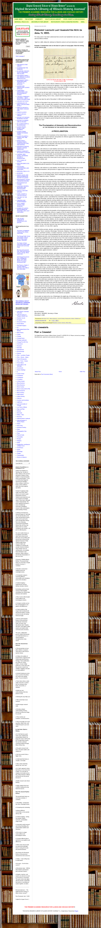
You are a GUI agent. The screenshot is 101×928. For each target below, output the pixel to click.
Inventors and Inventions (23, 400)
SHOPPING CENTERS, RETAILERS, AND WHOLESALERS (23, 187)
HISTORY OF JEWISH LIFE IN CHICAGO (22, 121)
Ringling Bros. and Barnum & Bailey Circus (23, 445)
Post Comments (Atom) (47, 374)
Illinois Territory (20, 392)
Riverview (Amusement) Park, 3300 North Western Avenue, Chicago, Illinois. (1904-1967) (23, 252)
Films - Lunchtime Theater (23, 355)
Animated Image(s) (21, 325)
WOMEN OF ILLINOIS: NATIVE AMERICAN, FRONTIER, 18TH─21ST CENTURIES (23, 210)
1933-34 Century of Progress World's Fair (22, 315)
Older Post (82, 371)
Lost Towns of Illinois (22, 407)
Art (17, 327)
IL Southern (19, 379)
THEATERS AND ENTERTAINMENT (21, 201)
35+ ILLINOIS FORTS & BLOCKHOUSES (23, 124)
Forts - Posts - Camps (22, 361)
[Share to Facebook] (56, 320)
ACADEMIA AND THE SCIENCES (22, 68)
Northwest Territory (21, 427)
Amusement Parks (21, 321)
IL (17, 371)
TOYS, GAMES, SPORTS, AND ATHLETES (21, 205)
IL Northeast (20, 375)
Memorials (19, 412)
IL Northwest (20, 377)
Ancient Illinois (20, 323)
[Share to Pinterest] (58, 320)
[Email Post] (49, 320)
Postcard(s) (20, 437)
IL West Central (20, 381)
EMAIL (83, 22)
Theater (19, 453)
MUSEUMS (20, 173)
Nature (18, 423)
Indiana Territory (21, 396)
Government (20, 368)
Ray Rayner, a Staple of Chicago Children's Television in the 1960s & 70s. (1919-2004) (23, 267)
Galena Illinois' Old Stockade (21, 365)
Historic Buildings (21, 370)
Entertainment (20, 349)
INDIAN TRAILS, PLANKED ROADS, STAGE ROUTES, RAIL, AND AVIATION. (23, 142)
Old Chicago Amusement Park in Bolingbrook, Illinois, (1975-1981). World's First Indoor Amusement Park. (23, 259)
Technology (19, 451)
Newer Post (38, 371)
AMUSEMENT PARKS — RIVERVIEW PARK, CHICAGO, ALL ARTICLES (23, 82)
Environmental (20, 351)
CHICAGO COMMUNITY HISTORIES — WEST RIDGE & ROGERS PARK (23, 98)
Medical (19, 411)
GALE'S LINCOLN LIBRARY (53, 19)
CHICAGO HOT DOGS (23, 101)
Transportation (20, 455)
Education (19, 347)
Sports (18, 449)
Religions (19, 440)
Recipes (19, 438)
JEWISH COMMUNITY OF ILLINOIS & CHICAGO (23, 152)
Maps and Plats (21, 409)
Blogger (76, 911)
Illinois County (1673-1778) (23, 388)
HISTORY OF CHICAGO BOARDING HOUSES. (23, 118)
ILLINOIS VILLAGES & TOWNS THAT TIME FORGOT (22, 137)
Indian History (20, 394)
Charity (18, 334)
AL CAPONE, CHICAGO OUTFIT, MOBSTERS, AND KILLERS (23, 72)
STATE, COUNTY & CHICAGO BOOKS (74, 19)
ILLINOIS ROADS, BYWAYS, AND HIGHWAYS (21, 128)
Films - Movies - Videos (22, 357)
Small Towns (20, 447)
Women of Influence (22, 457)
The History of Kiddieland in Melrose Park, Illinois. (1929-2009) (23, 232)
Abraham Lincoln (57, 322)
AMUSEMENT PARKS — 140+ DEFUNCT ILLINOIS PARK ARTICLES (23, 77)
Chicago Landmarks (22, 340)
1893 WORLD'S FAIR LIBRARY (40, 22)
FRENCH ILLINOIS (21, 112)
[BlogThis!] (53, 320)
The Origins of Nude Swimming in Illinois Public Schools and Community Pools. (23, 245)
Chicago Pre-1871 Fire (22, 342)
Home (60, 371)
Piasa (18, 433)
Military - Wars (20, 414)
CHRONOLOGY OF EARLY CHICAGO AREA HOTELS (23, 104)
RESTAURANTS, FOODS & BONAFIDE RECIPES (64, 22)
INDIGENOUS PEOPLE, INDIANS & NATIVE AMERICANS (23, 148)
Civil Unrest (20, 344)
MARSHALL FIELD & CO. (22, 22)
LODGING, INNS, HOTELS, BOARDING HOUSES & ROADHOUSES (22, 156)
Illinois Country (20, 387)
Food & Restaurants (22, 359)
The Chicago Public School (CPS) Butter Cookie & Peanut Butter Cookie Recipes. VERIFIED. (23, 238)
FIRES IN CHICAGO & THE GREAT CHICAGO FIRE (23, 109)
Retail (18, 442)
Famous (63, 322)
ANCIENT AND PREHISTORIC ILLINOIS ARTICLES (23, 87)
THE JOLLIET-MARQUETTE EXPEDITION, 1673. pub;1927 (22, 220)
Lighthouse (19, 402)
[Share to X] (55, 320)
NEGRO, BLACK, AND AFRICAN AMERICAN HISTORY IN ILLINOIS (22, 176)
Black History (20, 332)
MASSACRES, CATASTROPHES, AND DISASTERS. (23, 168)
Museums (19, 416)
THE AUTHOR (29, 19)
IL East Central (20, 373)
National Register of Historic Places (21, 421)
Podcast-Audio (20, 435)
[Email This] (52, 320)
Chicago (19, 336)
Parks (18, 429)
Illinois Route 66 (21, 390)
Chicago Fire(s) (20, 338)
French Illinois (20, 362)
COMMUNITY (39, 19)
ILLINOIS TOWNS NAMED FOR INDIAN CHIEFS (22, 133)
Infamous (19, 398)
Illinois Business (21, 383)
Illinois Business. (21, 385)
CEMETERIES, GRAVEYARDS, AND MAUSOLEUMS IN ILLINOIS (22, 92)
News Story (68, 322)
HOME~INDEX (18, 19)
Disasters (19, 345)
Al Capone (19, 319)
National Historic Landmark (23, 418)
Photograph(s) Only (21, 431)
